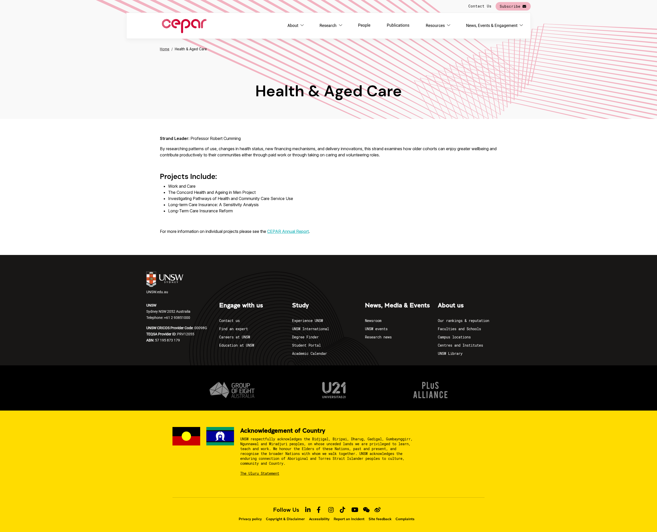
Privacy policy (250, 519)
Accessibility (319, 519)
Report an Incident (349, 519)
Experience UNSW (307, 320)
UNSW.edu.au (157, 291)
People (364, 25)
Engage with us (241, 305)
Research (328, 25)
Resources (435, 25)
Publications (398, 25)
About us (451, 305)
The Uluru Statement (259, 473)
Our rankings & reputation (463, 320)
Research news (378, 337)
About (292, 25)
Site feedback (380, 519)
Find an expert (233, 328)
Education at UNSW (236, 345)
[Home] (184, 25)
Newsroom (373, 320)
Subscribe (510, 6)
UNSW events (376, 328)
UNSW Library (450, 353)
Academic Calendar (309, 353)
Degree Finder (305, 337)
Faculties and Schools (459, 328)
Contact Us (479, 6)
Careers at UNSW (234, 337)
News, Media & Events (397, 305)
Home (164, 49)
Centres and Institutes (460, 345)
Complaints (404, 519)
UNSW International (310, 328)
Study (300, 305)
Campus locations (454, 337)
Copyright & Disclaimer (285, 519)
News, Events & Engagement (491, 25)
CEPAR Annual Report (288, 231)
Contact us (229, 320)
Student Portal (306, 345)
